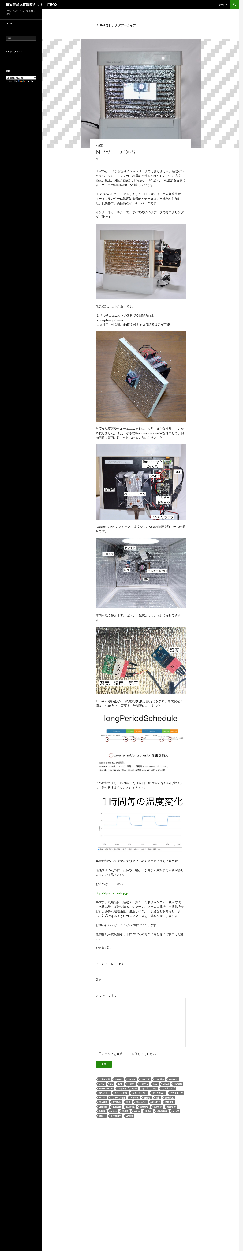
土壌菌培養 (104, 1079)
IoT (120, 1084)
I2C (111, 1084)
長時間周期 (115, 1116)
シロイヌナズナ (140, 1093)
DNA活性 (159, 1079)
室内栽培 (103, 1102)
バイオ (102, 1097)
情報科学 (117, 1102)
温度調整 (117, 1106)
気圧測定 (169, 1102)
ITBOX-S (144, 1084)
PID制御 (178, 1084)
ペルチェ (134, 1097)
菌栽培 (125, 1111)
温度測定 (103, 1106)
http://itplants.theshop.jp (112, 893)
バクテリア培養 (117, 1097)
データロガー (158, 1093)
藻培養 (148, 1111)
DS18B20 (173, 1079)
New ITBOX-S (115, 152)
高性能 (129, 1116)
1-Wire (118, 1079)
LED (155, 1084)
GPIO (101, 1084)
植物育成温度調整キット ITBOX (31, 4)
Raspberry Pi (106, 1088)
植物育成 (155, 1102)
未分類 (99, 145)
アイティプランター (127, 1088)
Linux (166, 1084)
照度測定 (130, 1106)
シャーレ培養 (121, 1093)
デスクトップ (176, 1093)
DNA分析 (145, 1079)
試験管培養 (162, 1111)
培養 (158, 1097)
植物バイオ (141, 1102)
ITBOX (131, 1084)
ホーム (222, 4)
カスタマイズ (168, 1088)
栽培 (128, 1102)
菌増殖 (113, 1111)
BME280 (131, 1079)
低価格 (147, 1097)
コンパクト (104, 1093)
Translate (30, 81)
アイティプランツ (14, 51)
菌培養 (102, 1111)
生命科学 (158, 1106)
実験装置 (169, 1097)
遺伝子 (102, 1116)
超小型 (176, 1111)
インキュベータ (149, 1088)
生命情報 (144, 1106)
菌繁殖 (137, 1111)
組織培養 (171, 1106)
